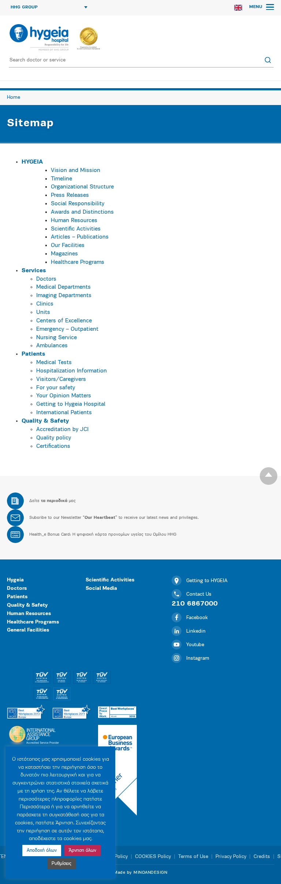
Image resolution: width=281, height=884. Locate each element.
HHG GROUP (24, 7)
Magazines (64, 254)
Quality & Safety (27, 605)
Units (43, 312)
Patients (17, 597)
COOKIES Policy (153, 856)
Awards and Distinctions (82, 212)
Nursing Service (56, 338)
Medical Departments (63, 287)
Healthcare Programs (77, 262)
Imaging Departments (63, 296)
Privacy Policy (231, 856)
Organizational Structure (82, 187)
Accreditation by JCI (62, 429)
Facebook (197, 618)
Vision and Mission (75, 170)
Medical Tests (54, 363)
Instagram (197, 658)
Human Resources (74, 221)
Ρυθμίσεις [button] (61, 863)
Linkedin (196, 631)
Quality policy (53, 438)
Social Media (101, 588)
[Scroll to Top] (268, 476)
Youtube (195, 645)
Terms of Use (193, 856)
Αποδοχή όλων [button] (42, 850)
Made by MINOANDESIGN (140, 872)
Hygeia (15, 580)
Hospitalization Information (71, 371)
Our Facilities (68, 245)
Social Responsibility (77, 204)
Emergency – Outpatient (67, 329)
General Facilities (28, 630)
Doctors (46, 279)
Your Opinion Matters (63, 396)
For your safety (55, 388)
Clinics (44, 304)
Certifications (53, 446)
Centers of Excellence (64, 321)
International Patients (64, 413)
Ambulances (52, 346)
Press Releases (70, 195)
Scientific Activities (76, 229)
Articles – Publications (80, 237)
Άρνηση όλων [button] (82, 850)
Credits (262, 856)
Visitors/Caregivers (61, 379)
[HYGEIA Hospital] (38, 37)
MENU (256, 7)
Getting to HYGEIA (207, 581)
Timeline (61, 179)
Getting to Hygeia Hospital (70, 404)
